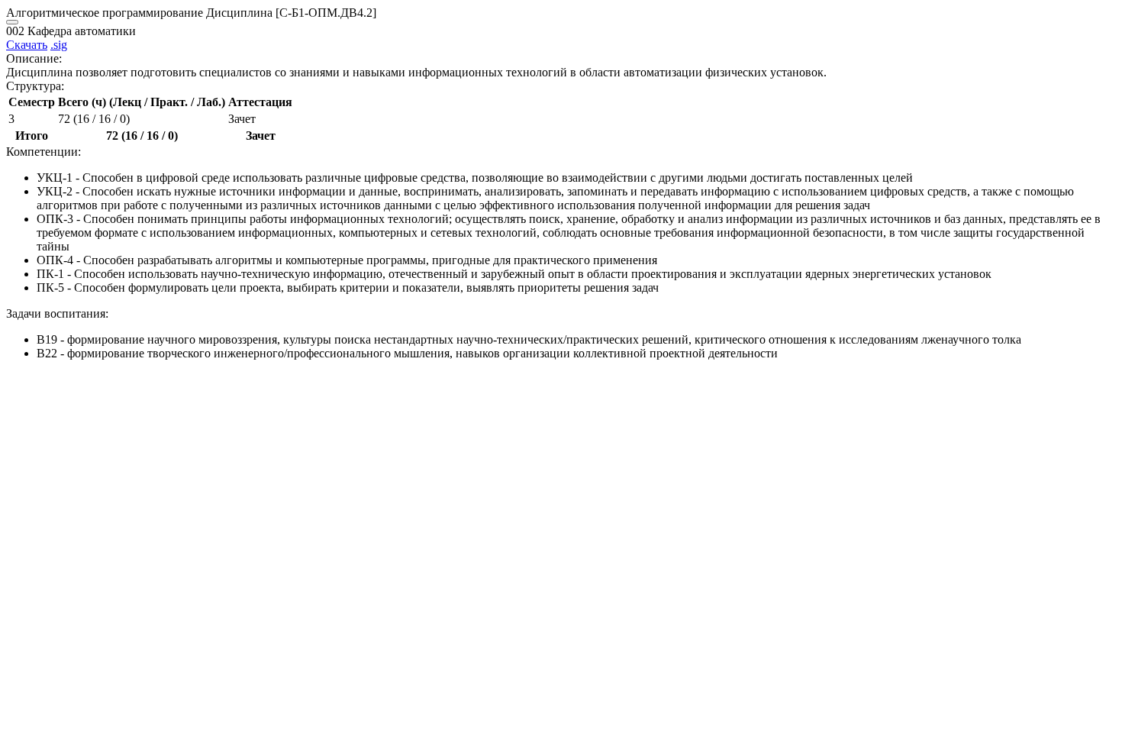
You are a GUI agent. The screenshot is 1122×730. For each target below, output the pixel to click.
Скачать (26, 44)
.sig (58, 44)
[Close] (12, 22)
